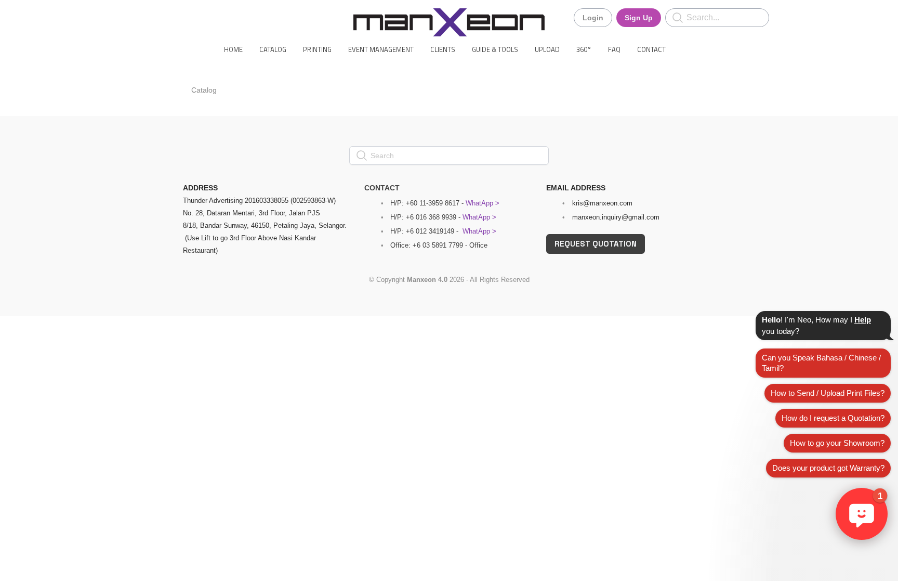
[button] (862, 514)
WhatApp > (482, 203)
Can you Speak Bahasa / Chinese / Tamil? (821, 362)
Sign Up (639, 18)
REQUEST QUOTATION (595, 244)
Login (593, 18)
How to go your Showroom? (837, 442)
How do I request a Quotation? (833, 418)
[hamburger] (137, 16)
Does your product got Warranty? (828, 467)
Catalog (204, 90)
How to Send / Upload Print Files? (827, 393)
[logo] (449, 22)
